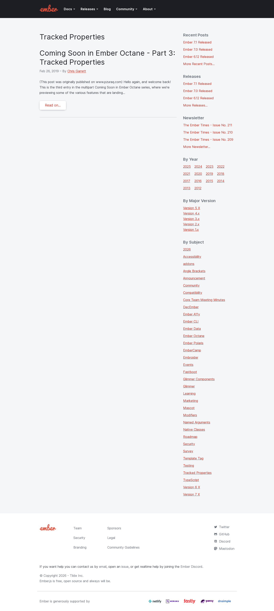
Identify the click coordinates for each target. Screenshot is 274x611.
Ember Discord (191, 567)
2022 (220, 167)
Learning (189, 393)
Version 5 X (191, 208)
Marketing (190, 401)
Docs (68, 9)
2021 (186, 174)
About (148, 9)
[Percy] (207, 603)
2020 (198, 174)
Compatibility (192, 293)
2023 (209, 167)
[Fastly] (190, 603)
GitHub (224, 534)
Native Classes (194, 429)
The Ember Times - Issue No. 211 (207, 125)
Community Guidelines (123, 547)
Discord (224, 541)
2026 (187, 249)
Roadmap (190, 437)
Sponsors (114, 528)
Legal (111, 538)
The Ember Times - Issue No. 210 (208, 132)
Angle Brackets (194, 271)
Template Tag (193, 458)
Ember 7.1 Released (197, 42)
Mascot (189, 408)
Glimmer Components (199, 379)
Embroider (190, 357)
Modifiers (190, 415)
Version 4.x (191, 213)
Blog (107, 9)
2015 (209, 181)
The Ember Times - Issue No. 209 (208, 139)
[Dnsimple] (224, 603)
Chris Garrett (76, 71)
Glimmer (189, 386)
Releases (88, 9)
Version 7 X (191, 494)
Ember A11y (191, 314)
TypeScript (191, 480)
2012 (197, 188)
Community (125, 9)
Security (189, 444)
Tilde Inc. (76, 576)
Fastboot (190, 372)
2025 (187, 167)
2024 (198, 167)
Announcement (194, 278)
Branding (79, 547)
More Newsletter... (196, 147)
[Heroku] (173, 603)
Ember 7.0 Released (197, 49)
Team (77, 528)
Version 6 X (191, 487)
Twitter (224, 527)
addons (188, 264)
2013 (186, 188)
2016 (198, 181)
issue (125, 567)
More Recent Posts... (199, 64)
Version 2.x (191, 224)
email (103, 567)
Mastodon (226, 549)
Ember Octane (193, 336)
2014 (220, 181)
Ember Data (192, 329)
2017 (186, 181)
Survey (188, 451)
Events (188, 365)
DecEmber (191, 307)
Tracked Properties (197, 473)
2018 (220, 174)
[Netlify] (155, 603)
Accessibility (192, 257)
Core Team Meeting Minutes (204, 300)
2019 (209, 174)
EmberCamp (192, 350)
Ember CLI (191, 321)
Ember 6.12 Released (198, 57)
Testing (188, 466)
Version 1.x (191, 230)
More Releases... (195, 105)
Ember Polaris (193, 343)
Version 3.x (191, 219)
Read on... (53, 105)
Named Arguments (196, 422)
